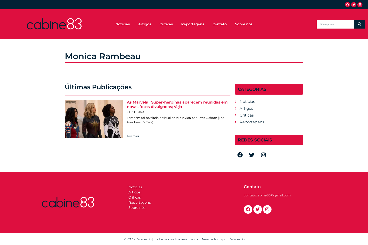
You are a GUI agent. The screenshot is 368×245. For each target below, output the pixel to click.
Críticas (166, 24)
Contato (220, 24)
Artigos (144, 24)
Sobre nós (243, 24)
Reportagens (192, 24)
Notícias (122, 24)
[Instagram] (359, 4)
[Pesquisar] (359, 24)
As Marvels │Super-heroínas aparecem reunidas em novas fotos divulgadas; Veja (177, 104)
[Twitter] (353, 4)
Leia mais (133, 136)
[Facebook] (347, 4)
